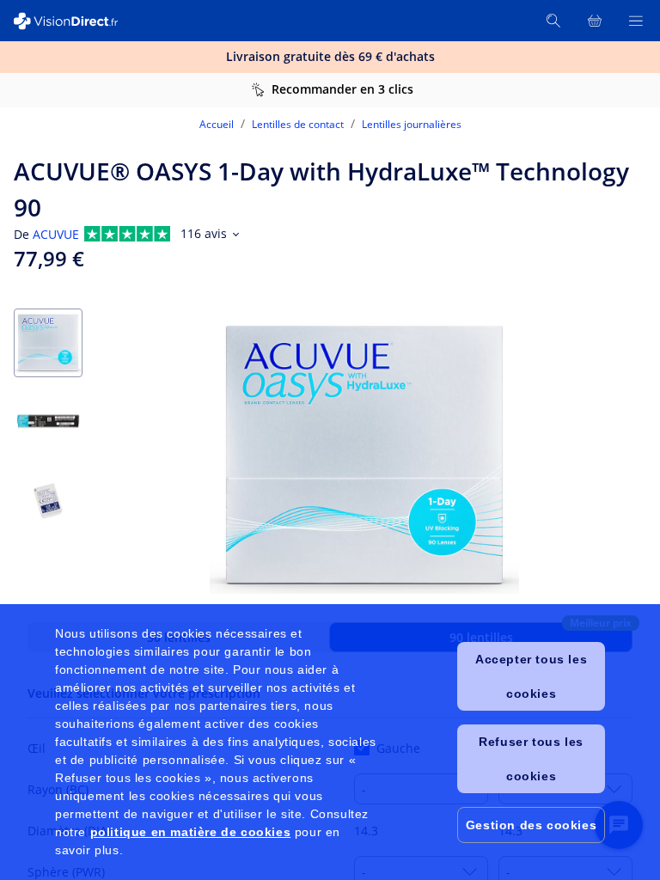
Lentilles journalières (411, 124)
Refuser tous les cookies (531, 759)
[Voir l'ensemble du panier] (594, 20)
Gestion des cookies (531, 825)
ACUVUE (56, 234)
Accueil (216, 124)
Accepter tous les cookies (531, 676)
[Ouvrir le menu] (636, 20)
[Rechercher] (553, 20)
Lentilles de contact (298, 124)
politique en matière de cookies (190, 832)
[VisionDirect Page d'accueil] (76, 21)
